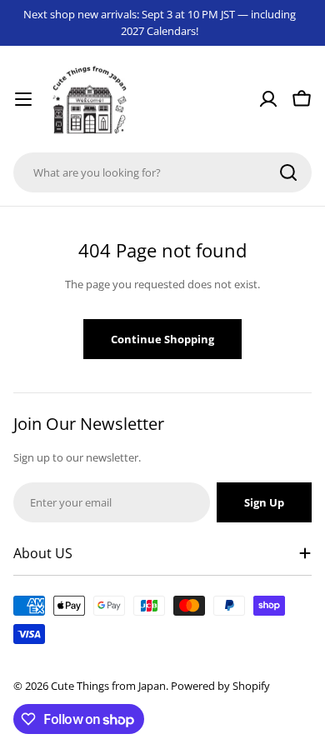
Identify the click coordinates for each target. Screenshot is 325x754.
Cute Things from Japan (108, 685)
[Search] (288, 172)
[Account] (268, 99)
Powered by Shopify (220, 685)
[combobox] (162, 172)
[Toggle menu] (23, 99)
